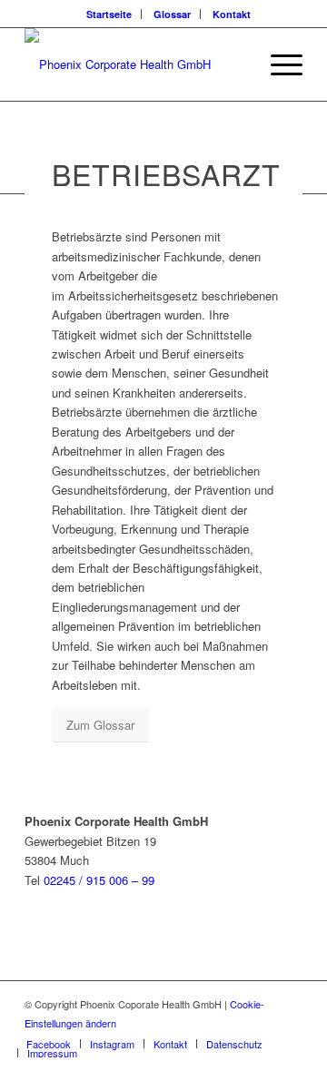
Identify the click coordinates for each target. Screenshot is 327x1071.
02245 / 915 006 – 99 (99, 880)
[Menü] (277, 64)
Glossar (172, 14)
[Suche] (235, 64)
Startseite (109, 14)
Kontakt (232, 14)
